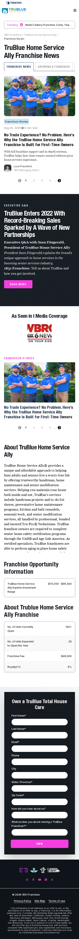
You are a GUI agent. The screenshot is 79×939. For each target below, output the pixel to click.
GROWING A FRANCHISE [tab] (54, 66)
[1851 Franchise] (14, 12)
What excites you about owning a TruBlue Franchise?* (37, 823)
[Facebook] (33, 880)
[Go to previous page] (19, 180)
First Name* (19, 715)
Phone (15, 755)
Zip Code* (18, 795)
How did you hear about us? (29, 808)
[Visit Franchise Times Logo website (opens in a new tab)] (34, 870)
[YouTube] (39, 880)
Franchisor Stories (16, 121)
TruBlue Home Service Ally (40, 35)
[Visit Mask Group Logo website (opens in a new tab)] (43, 870)
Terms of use (56, 901)
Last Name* (19, 728)
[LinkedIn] (45, 880)
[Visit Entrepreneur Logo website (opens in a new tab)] (23, 870)
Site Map (39, 901)
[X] (52, 880)
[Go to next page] (59, 180)
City (14, 768)
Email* (15, 742)
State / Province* (22, 782)
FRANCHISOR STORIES (19, 358)
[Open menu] (75, 10)
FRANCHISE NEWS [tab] (19, 66)
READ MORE (18, 284)
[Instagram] (27, 880)
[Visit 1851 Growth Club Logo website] (53, 870)
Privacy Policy (22, 901)
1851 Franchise (13, 35)
